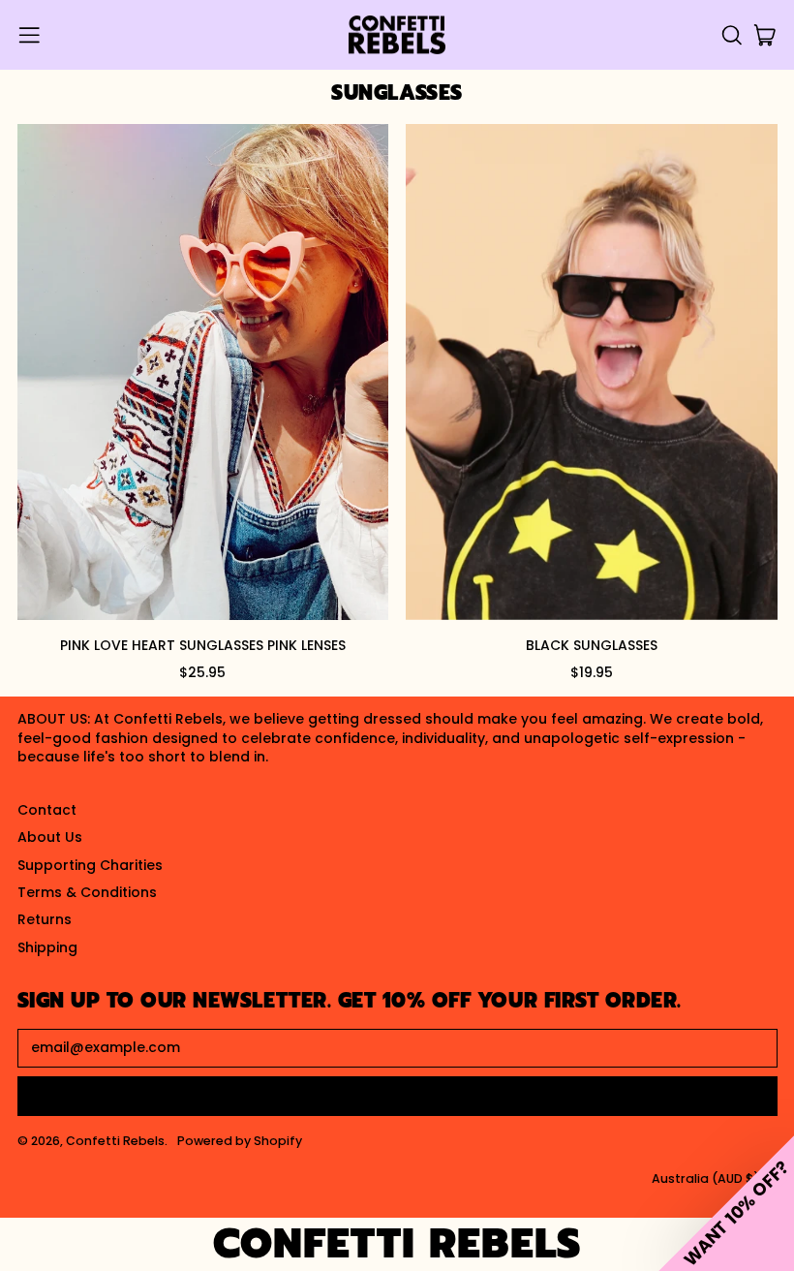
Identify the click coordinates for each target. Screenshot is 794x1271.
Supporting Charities (90, 865)
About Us (49, 837)
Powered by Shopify (239, 1140)
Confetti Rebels (115, 1140)
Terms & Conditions (87, 892)
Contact (46, 810)
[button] (731, 35)
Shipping (47, 947)
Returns (44, 919)
